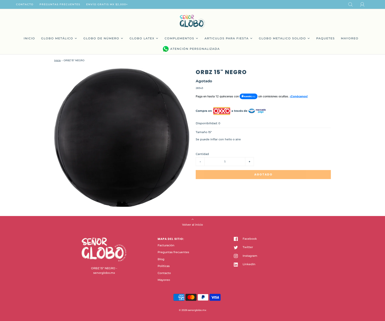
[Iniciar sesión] (364, 4)
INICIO (29, 38)
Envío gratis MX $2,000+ (107, 4)
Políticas (164, 266)
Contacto (24, 4)
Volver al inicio (192, 224)
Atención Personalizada (195, 49)
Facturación (166, 245)
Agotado (263, 174)
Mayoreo (164, 280)
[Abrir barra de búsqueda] (352, 4)
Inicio (57, 60)
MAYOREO (350, 38)
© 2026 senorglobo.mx (192, 310)
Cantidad (202, 154)
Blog (161, 259)
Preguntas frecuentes (60, 4)
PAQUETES (325, 38)
